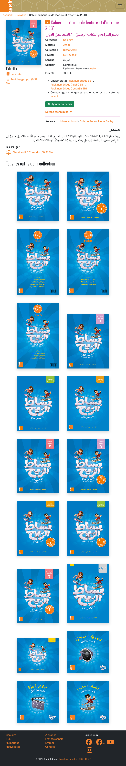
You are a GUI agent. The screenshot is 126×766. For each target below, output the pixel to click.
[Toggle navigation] (120, 6)
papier (92, 68)
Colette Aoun (88, 121)
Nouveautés (13, 746)
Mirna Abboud (69, 121)
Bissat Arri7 (70, 49)
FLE (8, 738)
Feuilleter (16, 74)
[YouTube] (111, 744)
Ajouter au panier (61, 104)
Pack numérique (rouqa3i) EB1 (69, 88)
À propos (50, 735)
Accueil (7, 15)
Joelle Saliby (105, 121)
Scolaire (68, 39)
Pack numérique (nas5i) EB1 (67, 84)
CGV (81, 759)
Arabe (67, 44)
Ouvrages (20, 15)
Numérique (12, 742)
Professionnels (54, 738)
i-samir (55, 96)
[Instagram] (89, 752)
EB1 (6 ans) (70, 54)
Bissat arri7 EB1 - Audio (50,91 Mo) (32, 152)
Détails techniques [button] (56, 111)
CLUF (88, 759)
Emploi (49, 742)
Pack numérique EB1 (80, 80)
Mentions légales (68, 759)
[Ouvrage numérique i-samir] (47, 22)
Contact (50, 746)
